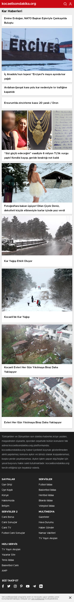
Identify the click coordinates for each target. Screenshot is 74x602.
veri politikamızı (37, 599)
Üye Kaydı (7, 490)
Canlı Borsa (8, 517)
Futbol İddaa (45, 484)
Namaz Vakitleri (47, 533)
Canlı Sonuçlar (9, 522)
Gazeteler (44, 517)
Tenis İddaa (8, 560)
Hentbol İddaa (46, 495)
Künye (5, 495)
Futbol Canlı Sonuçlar (13, 533)
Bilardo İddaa (45, 500)
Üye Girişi (7, 484)
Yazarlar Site (8, 555)
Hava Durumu (46, 522)
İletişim (5, 506)
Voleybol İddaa (46, 506)
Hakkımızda (8, 500)
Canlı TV (6, 528)
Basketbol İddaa (47, 490)
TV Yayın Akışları (48, 538)
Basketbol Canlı (10, 565)
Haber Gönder (46, 528)
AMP (4, 571)
